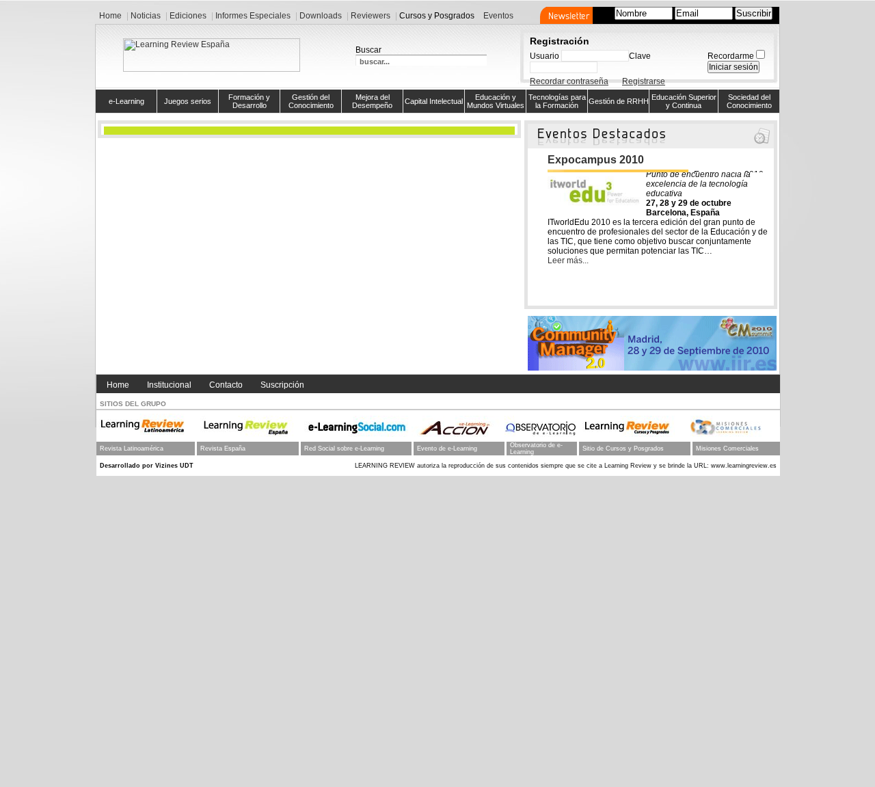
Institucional (169, 385)
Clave (640, 56)
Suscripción (282, 385)
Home (118, 385)
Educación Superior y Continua (683, 101)
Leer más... (568, 260)
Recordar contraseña (569, 81)
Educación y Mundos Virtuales (495, 101)
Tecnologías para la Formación (557, 101)
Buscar (368, 50)
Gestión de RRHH (619, 101)
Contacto (226, 385)
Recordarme (731, 56)
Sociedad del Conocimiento (749, 101)
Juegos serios (187, 101)
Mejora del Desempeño (372, 101)
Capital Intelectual (434, 101)
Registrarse (643, 81)
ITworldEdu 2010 (591, 159)
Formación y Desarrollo (249, 101)
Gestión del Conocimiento (311, 101)
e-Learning (126, 101)
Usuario (544, 56)
